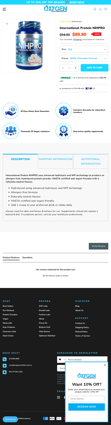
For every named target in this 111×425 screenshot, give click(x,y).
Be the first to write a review (55, 275)
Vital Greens (44, 331)
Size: (64, 49)
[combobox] (62, 359)
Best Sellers (8, 306)
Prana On (43, 323)
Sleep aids (7, 323)
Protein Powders (10, 314)
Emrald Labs (44, 310)
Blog (77, 306)
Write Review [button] (98, 246)
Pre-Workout (8, 310)
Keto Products (9, 327)
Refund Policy (81, 331)
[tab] (11, 258)
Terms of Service (82, 336)
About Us (79, 310)
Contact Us (80, 323)
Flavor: (65, 58)
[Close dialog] (104, 365)
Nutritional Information (90, 161)
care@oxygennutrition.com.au (20, 365)
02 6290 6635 (14, 359)
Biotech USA (44, 327)
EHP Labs (43, 306)
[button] (95, 9)
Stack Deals (8, 335)
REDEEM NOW (86, 407)
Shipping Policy (82, 327)
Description (20, 159)
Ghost (41, 318)
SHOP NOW (76, 2)
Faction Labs (44, 314)
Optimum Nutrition (47, 335)
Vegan (5, 318)
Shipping (77, 39)
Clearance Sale (9, 331)
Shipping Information (55, 159)
